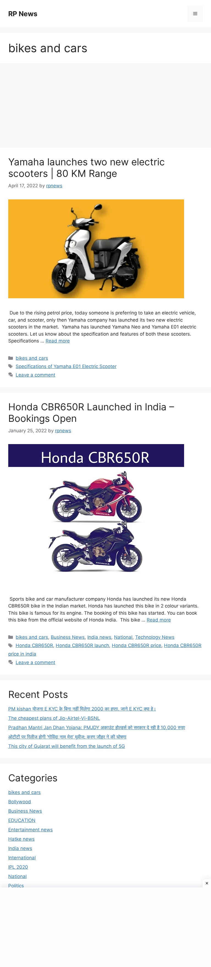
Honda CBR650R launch (82, 645)
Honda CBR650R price (136, 645)
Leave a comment (35, 375)
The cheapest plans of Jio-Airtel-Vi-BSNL (54, 718)
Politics (16, 885)
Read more (58, 341)
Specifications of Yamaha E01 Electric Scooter (66, 366)
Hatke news (21, 839)
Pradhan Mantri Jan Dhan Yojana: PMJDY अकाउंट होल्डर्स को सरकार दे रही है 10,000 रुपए (96, 727)
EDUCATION (21, 820)
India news (99, 637)
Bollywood (19, 801)
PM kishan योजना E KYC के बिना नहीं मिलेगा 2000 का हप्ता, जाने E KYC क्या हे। (82, 709)
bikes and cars (32, 358)
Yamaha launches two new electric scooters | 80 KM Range (86, 167)
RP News (22, 14)
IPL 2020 (18, 867)
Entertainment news (30, 829)
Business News (68, 637)
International (22, 857)
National (123, 637)
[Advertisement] (105, 107)
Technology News (154, 637)
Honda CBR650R (34, 645)
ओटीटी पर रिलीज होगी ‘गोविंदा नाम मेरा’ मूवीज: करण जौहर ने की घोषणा (67, 737)
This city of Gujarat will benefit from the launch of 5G (66, 746)
